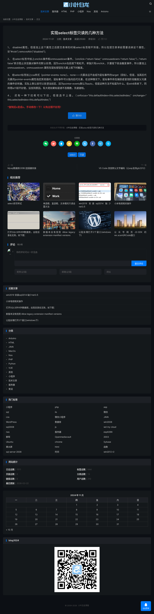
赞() (102, 39)
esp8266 (108, 432)
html (57, 447)
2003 (106, 437)
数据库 (58, 422)
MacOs (12, 351)
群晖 (8, 437)
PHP (72, 11)
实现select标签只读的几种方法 (77, 33)
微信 (106, 412)
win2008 (108, 422)
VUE (11, 368)
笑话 (11, 389)
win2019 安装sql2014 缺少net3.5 (22, 295)
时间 (57, 451)
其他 (96, 11)
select (72, 154)
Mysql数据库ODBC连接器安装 (22, 168)
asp (105, 407)
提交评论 (139, 263)
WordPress (11, 422)
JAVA (11, 346)
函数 (106, 447)
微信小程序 (60, 417)
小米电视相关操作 (122, 203)
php (57, 407)
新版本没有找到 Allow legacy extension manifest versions (34, 314)
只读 (82, 154)
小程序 (80, 11)
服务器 (55, 11)
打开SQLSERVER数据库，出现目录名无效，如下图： (31, 307)
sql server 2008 (14, 451)
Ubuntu (9, 442)
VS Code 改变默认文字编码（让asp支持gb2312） (122, 168)
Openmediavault (63, 437)
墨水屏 (9, 447)
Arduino (104, 11)
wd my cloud (110, 427)
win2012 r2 (109, 451)
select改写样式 (15, 203)
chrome (58, 442)
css (7, 417)
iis (56, 412)
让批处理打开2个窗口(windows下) (22, 320)
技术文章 (45, 11)
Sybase (107, 442)
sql (7, 412)
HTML (64, 11)
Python (12, 363)
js (55, 427)
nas (7, 432)
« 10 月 (9, 529)
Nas (89, 11)
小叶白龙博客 (77, 4)
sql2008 (10, 427)
